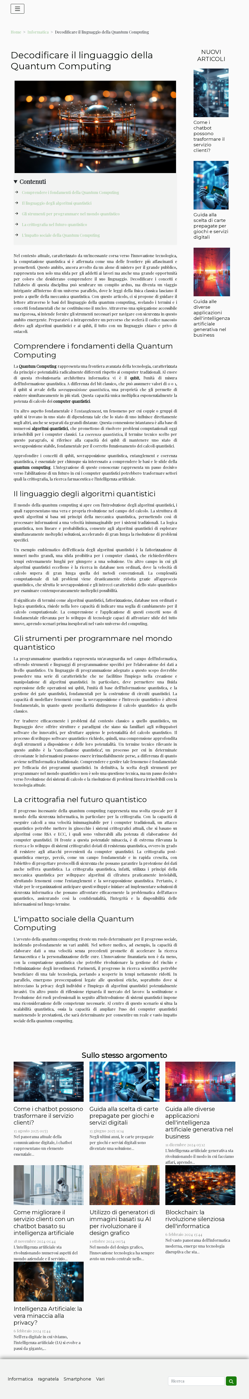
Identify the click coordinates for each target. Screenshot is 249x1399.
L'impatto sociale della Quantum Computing (61, 235)
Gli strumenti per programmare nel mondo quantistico (71, 213)
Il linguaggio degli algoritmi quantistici (56, 203)
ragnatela (48, 1379)
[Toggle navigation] (17, 9)
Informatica (38, 32)
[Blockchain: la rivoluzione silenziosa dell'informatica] (200, 1184)
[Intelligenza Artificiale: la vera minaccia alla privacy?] (49, 1281)
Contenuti (33, 181)
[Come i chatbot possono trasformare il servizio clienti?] (211, 92)
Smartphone (77, 1379)
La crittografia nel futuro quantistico (54, 224)
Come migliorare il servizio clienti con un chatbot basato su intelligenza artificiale (44, 1222)
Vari (100, 1379)
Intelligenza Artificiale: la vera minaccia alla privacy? (48, 1315)
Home (16, 32)
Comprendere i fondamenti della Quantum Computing (70, 192)
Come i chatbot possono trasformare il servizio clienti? (209, 136)
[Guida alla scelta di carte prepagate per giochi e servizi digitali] (211, 184)
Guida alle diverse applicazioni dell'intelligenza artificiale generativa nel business (212, 318)
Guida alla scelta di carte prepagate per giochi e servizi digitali (211, 226)
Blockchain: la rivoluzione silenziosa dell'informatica (195, 1219)
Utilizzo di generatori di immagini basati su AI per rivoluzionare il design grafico (122, 1222)
